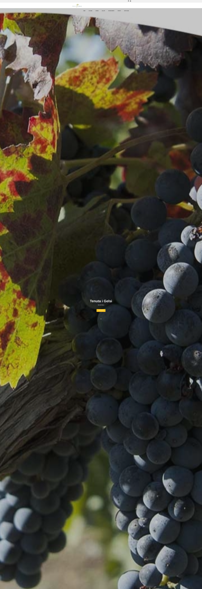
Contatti (119, 10)
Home (84, 10)
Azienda (97, 10)
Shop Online (126, 10)
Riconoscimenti (111, 10)
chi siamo (90, 10)
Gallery (103, 10)
